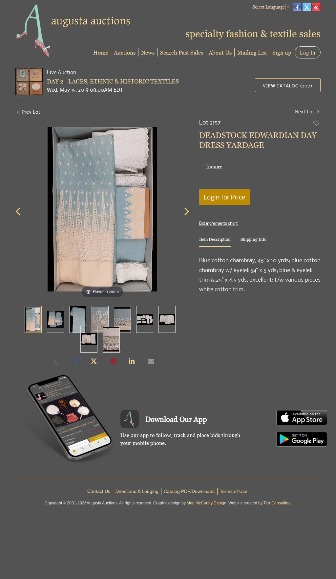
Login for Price (224, 197)
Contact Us (98, 491)
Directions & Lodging (137, 491)
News (148, 52)
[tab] (215, 242)
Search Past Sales (181, 52)
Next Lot (305, 111)
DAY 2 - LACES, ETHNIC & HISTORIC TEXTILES (113, 81)
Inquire (214, 166)
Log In (307, 52)
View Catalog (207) (287, 85)
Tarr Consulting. (277, 503)
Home (100, 52)
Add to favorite (317, 123)
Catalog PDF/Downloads (189, 491)
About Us (220, 52)
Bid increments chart (218, 223)
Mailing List (252, 52)
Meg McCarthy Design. (207, 503)
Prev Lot (30, 111)
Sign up (281, 52)
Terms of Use (233, 491)
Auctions (125, 52)
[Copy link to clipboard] (56, 362)
